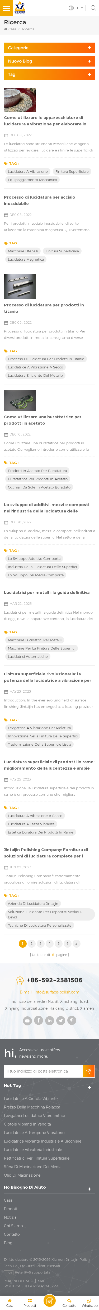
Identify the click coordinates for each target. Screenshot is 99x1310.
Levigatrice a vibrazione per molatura (39, 728)
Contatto (12, 1234)
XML (41, 1281)
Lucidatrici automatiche (28, 656)
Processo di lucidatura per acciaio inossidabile (39, 200)
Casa (12, 29)
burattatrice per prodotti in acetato (38, 479)
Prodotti (11, 1208)
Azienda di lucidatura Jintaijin (33, 903)
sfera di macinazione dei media (33, 1166)
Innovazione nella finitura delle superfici (43, 736)
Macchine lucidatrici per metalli (35, 640)
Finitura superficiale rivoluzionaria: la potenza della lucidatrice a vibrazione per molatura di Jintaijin (47, 677)
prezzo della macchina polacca (32, 1107)
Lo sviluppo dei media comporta (36, 575)
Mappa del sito (19, 1281)
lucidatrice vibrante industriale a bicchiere (42, 1141)
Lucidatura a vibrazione (28, 171)
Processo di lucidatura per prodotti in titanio (44, 308)
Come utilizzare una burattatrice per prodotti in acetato (43, 420)
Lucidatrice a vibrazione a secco (35, 367)
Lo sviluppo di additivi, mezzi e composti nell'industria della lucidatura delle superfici (46, 508)
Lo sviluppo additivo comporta (34, 558)
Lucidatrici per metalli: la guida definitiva (46, 592)
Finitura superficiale (72, 171)
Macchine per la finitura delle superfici (41, 648)
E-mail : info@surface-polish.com (49, 992)
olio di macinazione (22, 1175)
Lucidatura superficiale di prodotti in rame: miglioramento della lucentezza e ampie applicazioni (49, 765)
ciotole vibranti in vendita (27, 1124)
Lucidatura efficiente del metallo (35, 375)
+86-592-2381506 (55, 980)
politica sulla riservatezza (31, 1286)
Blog (8, 1243)
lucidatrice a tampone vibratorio (34, 1132)
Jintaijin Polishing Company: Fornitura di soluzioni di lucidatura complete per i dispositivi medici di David (46, 853)
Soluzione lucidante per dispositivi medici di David (45, 914)
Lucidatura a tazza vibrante (31, 824)
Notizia (10, 1217)
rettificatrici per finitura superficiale (36, 1158)
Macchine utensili (23, 251)
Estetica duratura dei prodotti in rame (40, 832)
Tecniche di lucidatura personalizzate (40, 925)
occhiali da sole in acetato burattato (39, 487)
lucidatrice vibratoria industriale (33, 1149)
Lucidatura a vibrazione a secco (35, 816)
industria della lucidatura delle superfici (42, 567)
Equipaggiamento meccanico (32, 180)
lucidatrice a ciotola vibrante (31, 1098)
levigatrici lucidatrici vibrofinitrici (34, 1115)
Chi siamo (13, 1225)
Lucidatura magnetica (26, 259)
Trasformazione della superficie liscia (39, 744)
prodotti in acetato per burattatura (37, 471)
